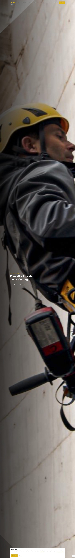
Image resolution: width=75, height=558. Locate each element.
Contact (62, 2)
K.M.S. (44, 2)
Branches (28, 2)
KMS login (56, 2)
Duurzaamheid (33, 2)
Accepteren (14, 555)
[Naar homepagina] (13, 3)
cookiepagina (42, 551)
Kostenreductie (39, 2)
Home (19, 2)
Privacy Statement (59, 551)
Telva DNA (48, 2)
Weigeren (20, 555)
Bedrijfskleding (23, 2)
